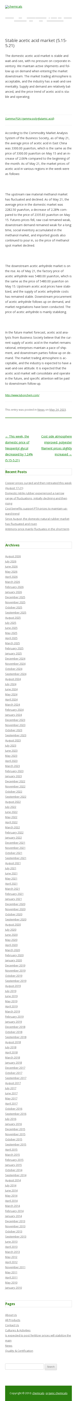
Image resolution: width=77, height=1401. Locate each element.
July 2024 (10, 684)
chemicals (38, 1393)
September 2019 (15, 981)
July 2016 (10, 1119)
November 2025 (15, 602)
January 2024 (13, 715)
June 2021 (11, 873)
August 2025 (13, 618)
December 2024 (15, 658)
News (41, 410)
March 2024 (12, 704)
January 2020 (13, 960)
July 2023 (10, 745)
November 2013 (15, 1226)
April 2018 (11, 1052)
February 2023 (14, 771)
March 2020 (12, 950)
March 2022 (12, 827)
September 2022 (15, 797)
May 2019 (11, 1001)
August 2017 (13, 1083)
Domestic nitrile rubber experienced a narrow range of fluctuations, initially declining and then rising (36, 498)
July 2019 (10, 991)
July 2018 (10, 1047)
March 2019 (12, 1011)
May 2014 (11, 1195)
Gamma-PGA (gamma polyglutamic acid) (29, 118)
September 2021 (15, 858)
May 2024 (11, 694)
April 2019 (11, 1006)
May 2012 (11, 1257)
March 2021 (12, 889)
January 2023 (13, 776)
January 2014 (13, 1216)
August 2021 (13, 863)
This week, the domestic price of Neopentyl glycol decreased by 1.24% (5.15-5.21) (19, 448)
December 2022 (15, 781)
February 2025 (14, 648)
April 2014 (11, 1201)
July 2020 (10, 930)
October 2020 (13, 914)
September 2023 (15, 735)
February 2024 (14, 710)
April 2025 (11, 638)
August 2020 (13, 924)
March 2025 (12, 643)
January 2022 (13, 837)
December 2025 (15, 597)
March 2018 (12, 1057)
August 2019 (13, 986)
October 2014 (13, 1170)
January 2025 (13, 653)
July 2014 (10, 1185)
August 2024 (13, 679)
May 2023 (11, 756)
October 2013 (13, 1231)
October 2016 (13, 1109)
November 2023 (15, 725)
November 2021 (15, 848)
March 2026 (12, 582)
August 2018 (13, 1042)
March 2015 (12, 1155)
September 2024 (15, 674)
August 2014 (13, 1180)
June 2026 (11, 566)
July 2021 (10, 868)
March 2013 (12, 1252)
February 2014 (14, 1211)
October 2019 (13, 976)
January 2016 (13, 1124)
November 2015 (15, 1134)
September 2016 (15, 1114)
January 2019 (13, 1022)
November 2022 (15, 786)
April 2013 (11, 1247)
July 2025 (10, 623)
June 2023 (11, 750)
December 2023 (15, 720)
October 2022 (13, 791)
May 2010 (11, 1282)
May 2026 (11, 571)
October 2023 (13, 730)
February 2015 (14, 1160)
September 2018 (15, 1037)
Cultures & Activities (18, 1330)
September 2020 (15, 919)
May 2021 (11, 878)
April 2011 (11, 1277)
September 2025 (15, 612)
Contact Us (12, 1325)
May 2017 (11, 1098)
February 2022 (14, 832)
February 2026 (14, 587)
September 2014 (15, 1175)
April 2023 (11, 761)
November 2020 (15, 909)
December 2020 (15, 904)
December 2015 (15, 1129)
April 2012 (11, 1262)
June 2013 (11, 1242)
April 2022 (11, 822)
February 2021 (14, 894)
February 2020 (14, 955)
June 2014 (11, 1190)
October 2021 (13, 853)
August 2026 (13, 556)
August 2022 (13, 802)
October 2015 (13, 1139)
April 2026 (11, 577)
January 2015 (13, 1165)
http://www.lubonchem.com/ (22, 395)
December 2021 (15, 843)
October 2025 (13, 607)
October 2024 (13, 669)
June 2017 (11, 1093)
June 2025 (11, 628)
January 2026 (13, 592)
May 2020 (11, 940)
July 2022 (10, 807)
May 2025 (11, 633)
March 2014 (12, 1206)
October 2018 (13, 1032)
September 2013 (15, 1236)
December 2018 (15, 1027)
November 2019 (15, 970)
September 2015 (15, 1144)
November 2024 (15, 664)
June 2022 (11, 812)
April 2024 (11, 699)
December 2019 (15, 965)
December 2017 (15, 1068)
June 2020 (11, 935)
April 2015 (11, 1149)
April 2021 (11, 883)
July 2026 (10, 561)
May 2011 (11, 1272)
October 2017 (13, 1073)
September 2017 (15, 1078)
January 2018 (13, 1062)
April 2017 (11, 1103)
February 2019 (14, 1016)
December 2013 (15, 1221)
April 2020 (11, 945)
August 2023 (13, 740)
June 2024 (11, 689)
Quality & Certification (19, 1351)
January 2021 (13, 899)
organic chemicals (56, 1393)
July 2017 (10, 1088)
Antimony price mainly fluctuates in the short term (37, 529)
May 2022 (11, 817)
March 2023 (12, 766)
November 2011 (15, 1267)
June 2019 (11, 996)
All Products (12, 1320)
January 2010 (13, 1288)
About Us (11, 1315)
